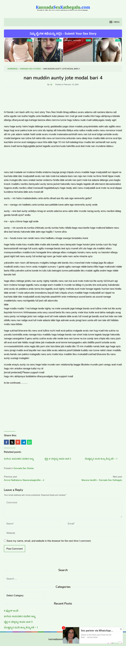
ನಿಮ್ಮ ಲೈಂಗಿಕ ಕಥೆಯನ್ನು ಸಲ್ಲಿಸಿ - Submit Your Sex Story (63, 33)
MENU (117, 22)
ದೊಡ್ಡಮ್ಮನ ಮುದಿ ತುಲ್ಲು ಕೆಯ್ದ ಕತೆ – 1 (101, 458)
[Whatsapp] (29, 442)
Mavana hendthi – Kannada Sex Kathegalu (102, 478)
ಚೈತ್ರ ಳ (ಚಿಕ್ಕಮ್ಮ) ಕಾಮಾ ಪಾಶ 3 (57, 458)
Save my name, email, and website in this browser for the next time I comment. (49, 540)
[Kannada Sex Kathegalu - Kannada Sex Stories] (63, 7)
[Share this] (6, 442)
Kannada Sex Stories (24, 468)
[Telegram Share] (23, 442)
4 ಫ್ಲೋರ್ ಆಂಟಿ (11, 610)
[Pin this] (17, 442)
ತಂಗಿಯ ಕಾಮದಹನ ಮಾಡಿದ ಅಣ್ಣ (18, 458)
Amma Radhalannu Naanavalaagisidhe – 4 (24, 478)
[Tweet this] (12, 442)
